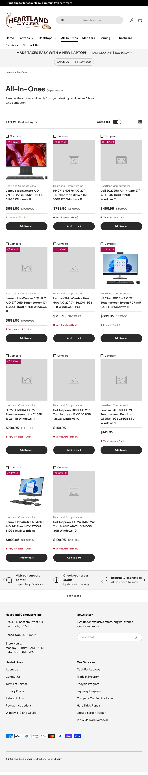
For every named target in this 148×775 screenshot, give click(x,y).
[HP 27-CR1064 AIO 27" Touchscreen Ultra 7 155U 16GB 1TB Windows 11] (26, 380)
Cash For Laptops (88, 669)
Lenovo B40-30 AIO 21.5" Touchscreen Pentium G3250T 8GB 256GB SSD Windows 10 (118, 416)
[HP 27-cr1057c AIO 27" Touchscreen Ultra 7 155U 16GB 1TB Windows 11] (74, 160)
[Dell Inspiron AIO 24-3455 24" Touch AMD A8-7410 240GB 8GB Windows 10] (74, 492)
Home (10, 38)
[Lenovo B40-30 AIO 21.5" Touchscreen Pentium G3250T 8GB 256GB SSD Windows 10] (121, 380)
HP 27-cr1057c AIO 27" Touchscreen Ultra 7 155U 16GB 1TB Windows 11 (71, 195)
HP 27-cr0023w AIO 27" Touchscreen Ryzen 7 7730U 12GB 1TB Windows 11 (121, 302)
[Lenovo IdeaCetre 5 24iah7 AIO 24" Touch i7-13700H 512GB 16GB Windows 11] (26, 492)
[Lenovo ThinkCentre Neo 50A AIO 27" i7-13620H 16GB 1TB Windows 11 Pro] (74, 268)
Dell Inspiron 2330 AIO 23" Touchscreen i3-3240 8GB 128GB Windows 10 (72, 414)
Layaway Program (89, 691)
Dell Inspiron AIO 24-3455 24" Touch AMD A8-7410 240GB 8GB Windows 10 (74, 526)
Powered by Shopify (51, 759)
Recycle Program (88, 684)
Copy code (85, 61)
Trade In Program (88, 677)
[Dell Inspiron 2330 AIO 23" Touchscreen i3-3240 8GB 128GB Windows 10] (74, 380)
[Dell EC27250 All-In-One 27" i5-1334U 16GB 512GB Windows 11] (121, 160)
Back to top (74, 595)
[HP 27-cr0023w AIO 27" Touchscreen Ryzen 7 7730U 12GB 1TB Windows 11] (121, 268)
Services (12, 45)
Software (125, 38)
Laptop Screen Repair (91, 713)
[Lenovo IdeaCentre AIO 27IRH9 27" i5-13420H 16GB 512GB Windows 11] (26, 160)
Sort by (11, 122)
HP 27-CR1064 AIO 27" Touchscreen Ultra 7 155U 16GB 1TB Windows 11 (24, 414)
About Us (12, 669)
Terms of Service (17, 684)
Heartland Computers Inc (27, 759)
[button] (140, 20)
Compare (103, 122)
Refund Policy (15, 698)
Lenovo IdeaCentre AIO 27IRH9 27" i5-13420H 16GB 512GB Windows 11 (24, 195)
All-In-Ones (69, 38)
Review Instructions (19, 705)
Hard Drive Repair (88, 705)
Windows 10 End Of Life (21, 713)
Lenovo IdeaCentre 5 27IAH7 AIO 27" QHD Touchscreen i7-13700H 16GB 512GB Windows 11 (26, 304)
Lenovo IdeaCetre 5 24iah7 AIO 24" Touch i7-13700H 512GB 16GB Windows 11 (25, 526)
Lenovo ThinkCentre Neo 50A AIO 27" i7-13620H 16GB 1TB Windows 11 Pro (72, 302)
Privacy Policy (15, 691)
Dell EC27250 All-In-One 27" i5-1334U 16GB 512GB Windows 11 (120, 195)
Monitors (88, 38)
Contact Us (31, 45)
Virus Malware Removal (92, 720)
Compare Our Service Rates (95, 698)
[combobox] (89, 20)
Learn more (65, 3)
